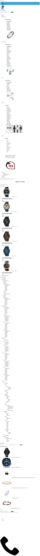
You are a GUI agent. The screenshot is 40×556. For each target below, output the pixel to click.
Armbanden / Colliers (9, 438)
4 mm (7, 392)
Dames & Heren (5, 411)
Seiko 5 (7, 427)
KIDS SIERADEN (7, 80)
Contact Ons (3, 4)
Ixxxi (5, 385)
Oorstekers (8, 401)
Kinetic (7, 422)
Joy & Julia (6, 390)
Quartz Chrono (8, 415)
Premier (7, 423)
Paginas (3, 172)
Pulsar (5, 416)
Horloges (3, 102)
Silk (5, 403)
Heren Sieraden (4, 16)
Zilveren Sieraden (5, 374)
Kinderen (4, 436)
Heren (7, 431)
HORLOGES (7, 105)
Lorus (5, 412)
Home (2, 2)
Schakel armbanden (10, 407)
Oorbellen (6, 289)
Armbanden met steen (10, 406)
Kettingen (6, 288)
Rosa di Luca (6, 395)
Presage (7, 424)
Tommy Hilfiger (7, 429)
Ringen (6, 290)
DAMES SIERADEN (8, 44)
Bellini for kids (7, 437)
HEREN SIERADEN (8, 19)
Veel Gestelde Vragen (6, 174)
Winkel (3, 15)
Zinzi (5, 404)
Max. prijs (11, 444)
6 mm (7, 393)
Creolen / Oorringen (10, 410)
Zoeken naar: (2, 511)
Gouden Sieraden (5, 283)
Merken (3, 135)
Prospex (8, 425)
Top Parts (9, 389)
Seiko (5, 420)
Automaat (8, 421)
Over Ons (3, 3)
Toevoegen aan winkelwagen (5, 201)
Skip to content (2, 0)
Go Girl (6, 384)
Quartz (7, 414)
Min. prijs (1, 444)
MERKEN (6, 138)
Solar (7, 419)
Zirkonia (9, 400)
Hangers (6, 287)
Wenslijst (4, 173)
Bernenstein (6, 383)
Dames (4, 382)
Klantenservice (5, 175)
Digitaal (7, 413)
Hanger (7, 439)
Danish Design (7, 435)
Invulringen (9, 388)
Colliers (7, 397)
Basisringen (9, 387)
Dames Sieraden (4, 41)
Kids (2, 77)
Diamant (4, 282)
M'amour (6, 394)
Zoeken (12, 511)
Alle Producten (4, 278)
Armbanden (4, 281)
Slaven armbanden (10, 408)
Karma (6, 391)
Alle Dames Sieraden (6, 280)
